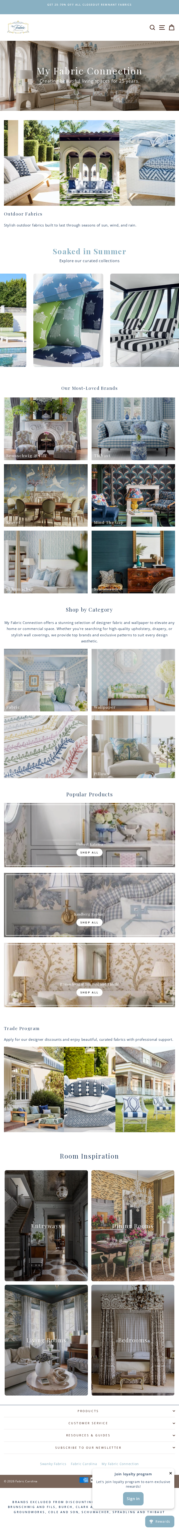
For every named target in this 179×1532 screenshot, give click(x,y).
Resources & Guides (88, 1435)
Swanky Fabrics (53, 1464)
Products (88, 1411)
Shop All (89, 852)
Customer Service (88, 1423)
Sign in (133, 1498)
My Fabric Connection (120, 1464)
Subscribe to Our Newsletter (88, 1447)
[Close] (170, 1474)
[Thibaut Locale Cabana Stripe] (75, 320)
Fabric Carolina (84, 1464)
